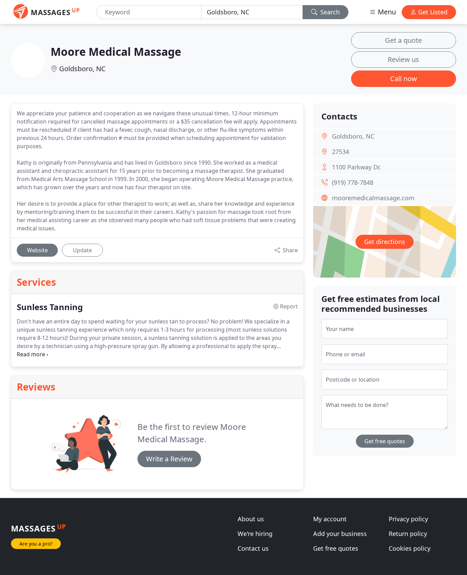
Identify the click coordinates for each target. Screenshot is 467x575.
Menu (386, 11)
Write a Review (169, 458)
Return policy (408, 533)
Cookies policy (409, 548)
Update (82, 250)
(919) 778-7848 (352, 182)
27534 (340, 152)
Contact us (253, 548)
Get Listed (432, 12)
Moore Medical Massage (116, 51)
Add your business (340, 533)
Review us (403, 59)
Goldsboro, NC (82, 68)
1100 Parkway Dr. (356, 167)
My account (330, 519)
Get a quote (403, 40)
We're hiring (255, 533)
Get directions (384, 242)
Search (329, 12)
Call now (403, 78)
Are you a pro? (35, 543)
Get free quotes (384, 441)
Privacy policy (408, 519)
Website (37, 250)
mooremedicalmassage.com (373, 198)
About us (251, 519)
